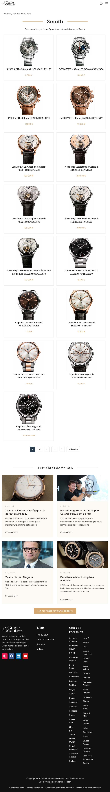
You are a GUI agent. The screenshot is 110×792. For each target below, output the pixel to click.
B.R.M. (72, 653)
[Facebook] (11, 656)
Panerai (86, 677)
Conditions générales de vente (59, 787)
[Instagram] (5, 656)
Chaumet (73, 702)
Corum (72, 715)
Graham (72, 761)
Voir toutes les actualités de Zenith (55, 611)
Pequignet (87, 697)
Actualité (41, 644)
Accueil (7, 13)
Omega (86, 673)
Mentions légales (35, 787)
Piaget (86, 701)
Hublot (86, 642)
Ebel (71, 727)
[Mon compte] (101, 3)
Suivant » (73, 449)
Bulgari (72, 689)
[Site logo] (8, 3)
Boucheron (74, 676)
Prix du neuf (18, 13)
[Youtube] (25, 656)
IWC (85, 646)
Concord (73, 711)
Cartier (72, 693)
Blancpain (73, 672)
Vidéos (40, 649)
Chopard (73, 706)
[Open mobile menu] (106, 3)
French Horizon (64, 782)
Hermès (86, 638)
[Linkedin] (18, 656)
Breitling (72, 685)
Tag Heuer (88, 732)
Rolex (85, 728)
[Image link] (12, 628)
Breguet (72, 681)
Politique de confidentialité (88, 787)
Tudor (85, 736)
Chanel (72, 698)
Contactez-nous (16, 787)
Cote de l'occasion (45, 639)
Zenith (86, 763)
